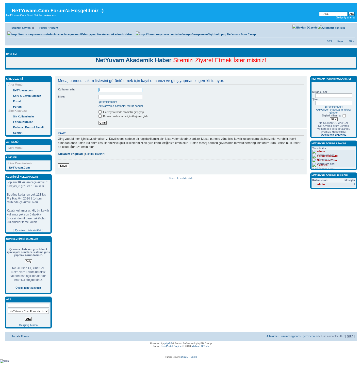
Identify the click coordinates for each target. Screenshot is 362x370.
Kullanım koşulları (70, 154)
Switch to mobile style (181, 178)
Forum (53, 27)
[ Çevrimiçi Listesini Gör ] (28, 230)
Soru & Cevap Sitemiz (27, 95)
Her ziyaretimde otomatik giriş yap (123, 112)
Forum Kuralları (23, 121)
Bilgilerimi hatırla (331, 115)
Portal (43, 27)
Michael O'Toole (201, 346)
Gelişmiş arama (345, 17)
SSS (329, 41)
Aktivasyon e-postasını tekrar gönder (121, 105)
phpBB (168, 343)
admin (321, 184)
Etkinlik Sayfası (21, 27)
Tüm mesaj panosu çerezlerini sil (298, 336)
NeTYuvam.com (23, 90)
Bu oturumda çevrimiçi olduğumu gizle (125, 116)
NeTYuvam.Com (19, 167)
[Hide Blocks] (6, 73)
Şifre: (61, 96)
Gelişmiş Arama (28, 325)
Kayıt (340, 41)
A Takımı (271, 336)
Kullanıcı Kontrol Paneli (28, 127)
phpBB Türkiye (189, 357)
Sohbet (17, 132)
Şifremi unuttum (108, 101)
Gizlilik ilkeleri (94, 154)
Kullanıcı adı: (66, 89)
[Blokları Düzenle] (304, 27)
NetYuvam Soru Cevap (241, 34)
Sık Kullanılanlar (23, 116)
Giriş (352, 41)
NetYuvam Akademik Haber (114, 34)
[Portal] (9, 6)
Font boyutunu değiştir (351, 27)
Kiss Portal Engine (171, 346)
